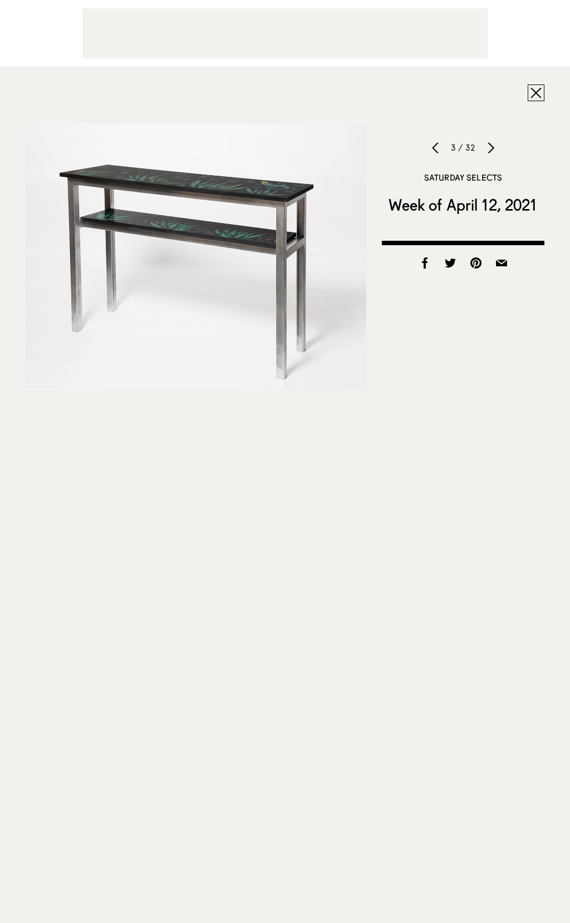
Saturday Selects (463, 177)
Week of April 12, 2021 (463, 204)
